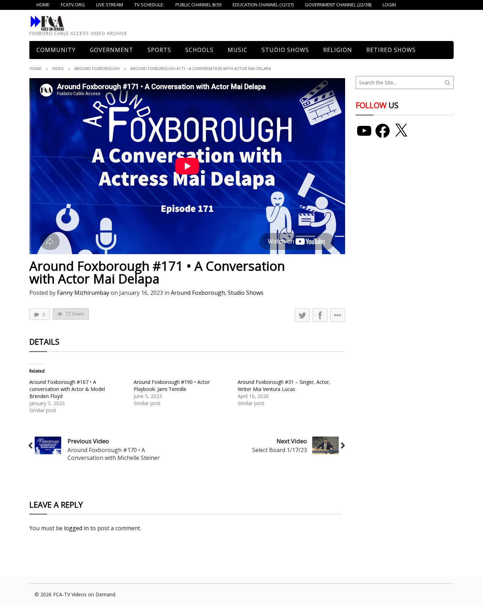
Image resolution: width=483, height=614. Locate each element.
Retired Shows (391, 50)
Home (35, 68)
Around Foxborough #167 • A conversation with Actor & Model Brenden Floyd (67, 389)
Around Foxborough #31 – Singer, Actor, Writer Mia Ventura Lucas (284, 385)
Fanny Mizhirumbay (83, 293)
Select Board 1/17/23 (279, 450)
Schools (199, 50)
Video (58, 68)
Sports (159, 50)
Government (111, 50)
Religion (337, 50)
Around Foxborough (97, 68)
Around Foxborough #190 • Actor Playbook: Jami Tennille (172, 385)
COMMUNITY (56, 50)
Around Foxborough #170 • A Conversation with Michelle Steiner (114, 454)
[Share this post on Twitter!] (302, 315)
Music (238, 50)
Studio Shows (285, 50)
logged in (76, 528)
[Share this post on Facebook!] (320, 315)
